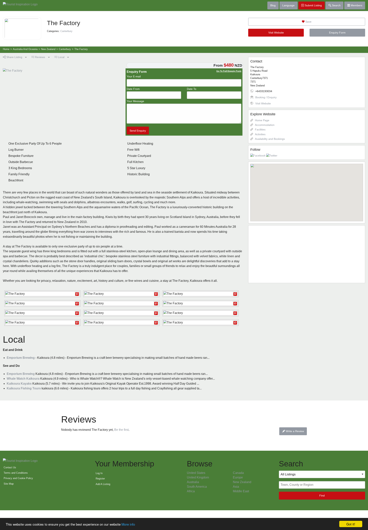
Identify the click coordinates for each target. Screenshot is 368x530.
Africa (191, 491)
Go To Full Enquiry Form (228, 71)
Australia (193, 482)
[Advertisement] (306, 254)
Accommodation (264, 124)
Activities (260, 134)
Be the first (121, 429)
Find (322, 495)
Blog (273, 5)
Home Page (262, 120)
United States (196, 472)
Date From (133, 88)
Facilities (260, 129)
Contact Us (10, 467)
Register (100, 478)
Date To (191, 88)
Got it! (350, 524)
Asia (236, 486)
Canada (238, 472)
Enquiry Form (337, 32)
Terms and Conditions (16, 472)
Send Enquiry (138, 130)
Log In (99, 473)
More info (128, 524)
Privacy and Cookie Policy (18, 478)
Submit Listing (313, 5)
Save (308, 21)
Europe (238, 477)
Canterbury (66, 31)
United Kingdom (198, 477)
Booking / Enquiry (266, 97)
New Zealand (242, 482)
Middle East (241, 491)
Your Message (135, 101)
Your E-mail (134, 76)
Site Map (9, 483)
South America (197, 486)
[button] (306, 190)
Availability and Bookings (270, 138)
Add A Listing (103, 484)
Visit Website (276, 32)
